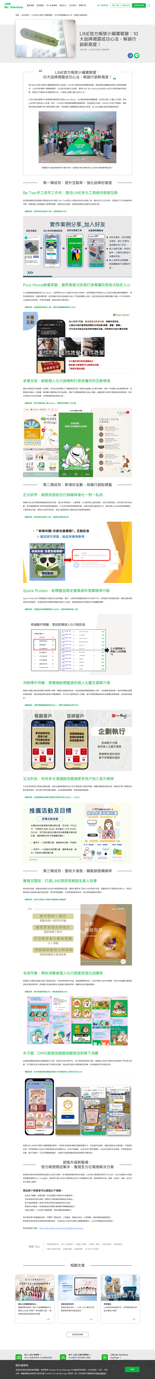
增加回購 (68, 1249)
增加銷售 (79, 1249)
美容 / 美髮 (94, 1244)
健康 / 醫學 (81, 1244)
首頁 (17, 15)
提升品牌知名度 (54, 1249)
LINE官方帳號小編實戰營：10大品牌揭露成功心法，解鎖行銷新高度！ (60, 15)
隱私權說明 (101, 1373)
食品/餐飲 (107, 1244)
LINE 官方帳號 (92, 1249)
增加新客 (118, 1244)
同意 (132, 1369)
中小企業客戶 (67, 1244)
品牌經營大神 (53, 1244)
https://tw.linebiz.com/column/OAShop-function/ (61, 1228)
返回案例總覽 (77, 1334)
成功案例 (25, 15)
